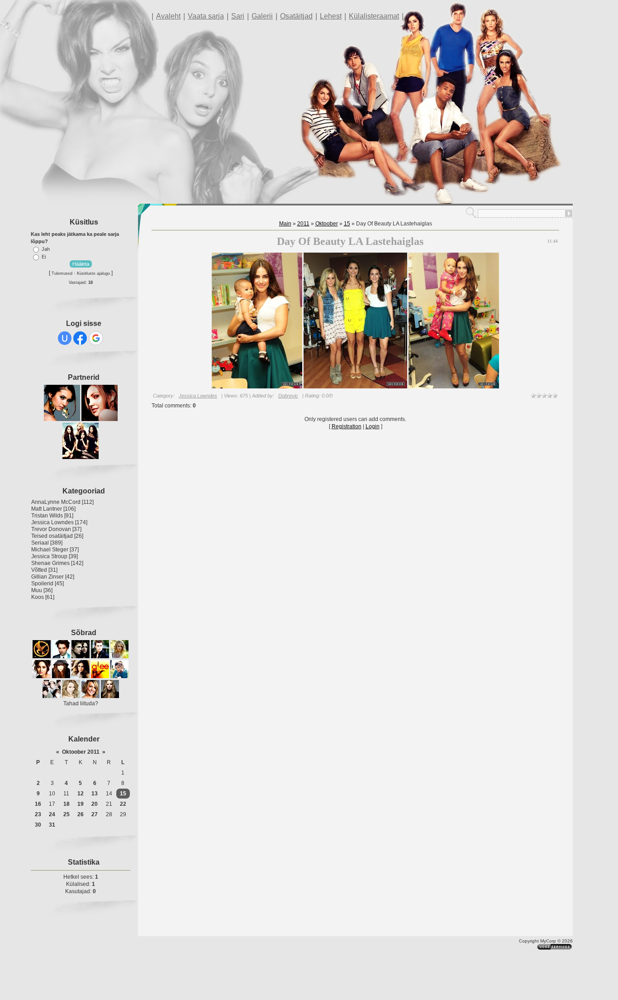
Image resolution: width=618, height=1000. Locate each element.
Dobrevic (288, 395)
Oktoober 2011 (81, 752)
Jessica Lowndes (52, 522)
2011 (303, 223)
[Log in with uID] (64, 338)
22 (123, 804)
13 (94, 793)
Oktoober (326, 223)
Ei (44, 256)
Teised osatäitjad (52, 536)
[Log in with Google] (96, 338)
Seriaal (40, 543)
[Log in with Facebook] (80, 338)
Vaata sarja (206, 16)
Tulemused (62, 273)
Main (285, 223)
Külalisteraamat (374, 16)
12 (80, 793)
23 (38, 814)
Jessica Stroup (49, 556)
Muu (36, 590)
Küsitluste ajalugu (93, 273)
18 (66, 804)
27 (94, 814)
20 (94, 804)
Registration (346, 426)
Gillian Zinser (47, 577)
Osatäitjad (296, 16)
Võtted (39, 570)
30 (38, 825)
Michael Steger (49, 549)
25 (66, 814)
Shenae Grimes (50, 563)
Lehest (331, 16)
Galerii (262, 16)
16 (38, 804)
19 (80, 804)
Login (373, 426)
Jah (46, 249)
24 (52, 814)
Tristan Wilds (47, 515)
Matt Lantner (46, 509)
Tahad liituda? (80, 703)
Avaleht (168, 16)
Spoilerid (42, 583)
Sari (237, 16)
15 (123, 793)
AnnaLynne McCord (56, 502)
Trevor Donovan (51, 529)
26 (80, 814)
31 (52, 825)
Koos (37, 597)
